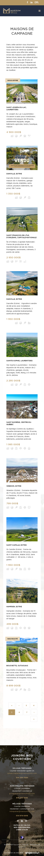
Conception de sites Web (13, 853)
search (37, 2)
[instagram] (26, 821)
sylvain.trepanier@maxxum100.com (22, 773)
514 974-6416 (22, 816)
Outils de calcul (22, 825)
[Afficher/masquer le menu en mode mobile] (40, 11)
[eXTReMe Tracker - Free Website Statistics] (22, 837)
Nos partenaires (22, 827)
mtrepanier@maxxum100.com (22, 811)
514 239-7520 (22, 777)
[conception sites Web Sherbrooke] (32, 853)
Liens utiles (22, 829)
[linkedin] (22, 821)
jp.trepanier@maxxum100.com (22, 793)
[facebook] (18, 821)
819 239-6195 (22, 798)
